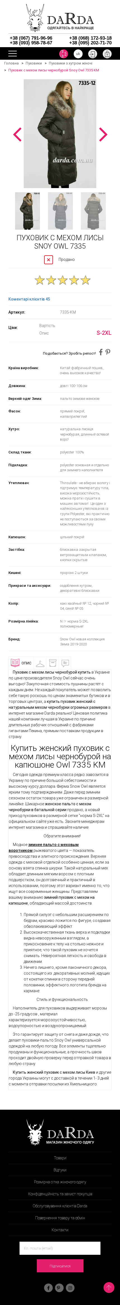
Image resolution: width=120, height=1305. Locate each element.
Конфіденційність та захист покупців (60, 1194)
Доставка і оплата (60, 665)
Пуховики (34, 63)
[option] (60, 133)
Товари (60, 1158)
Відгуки (73, 663)
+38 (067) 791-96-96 (31, 38)
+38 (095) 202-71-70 (90, 42)
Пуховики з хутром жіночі (70, 63)
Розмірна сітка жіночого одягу (60, 1182)
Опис (26, 663)
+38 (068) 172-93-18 (90, 38)
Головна (11, 63)
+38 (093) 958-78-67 (31, 42)
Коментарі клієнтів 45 (29, 299)
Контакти (60, 1230)
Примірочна (48, 663)
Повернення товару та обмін (60, 1218)
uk (78, 54)
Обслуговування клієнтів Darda (60, 1206)
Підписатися (60, 1265)
